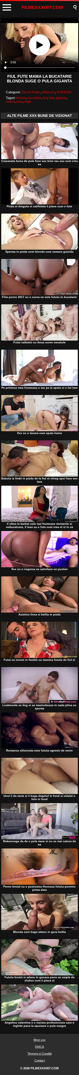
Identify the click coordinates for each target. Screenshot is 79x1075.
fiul (45, 98)
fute (51, 98)
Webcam (48, 92)
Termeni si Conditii (40, 1053)
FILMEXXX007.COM (42, 7)
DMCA (39, 1046)
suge (27, 101)
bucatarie (34, 98)
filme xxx (40, 1040)
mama (10, 101)
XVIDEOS (64, 92)
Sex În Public (31, 92)
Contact (39, 1060)
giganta (61, 98)
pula (19, 101)
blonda (21, 98)
